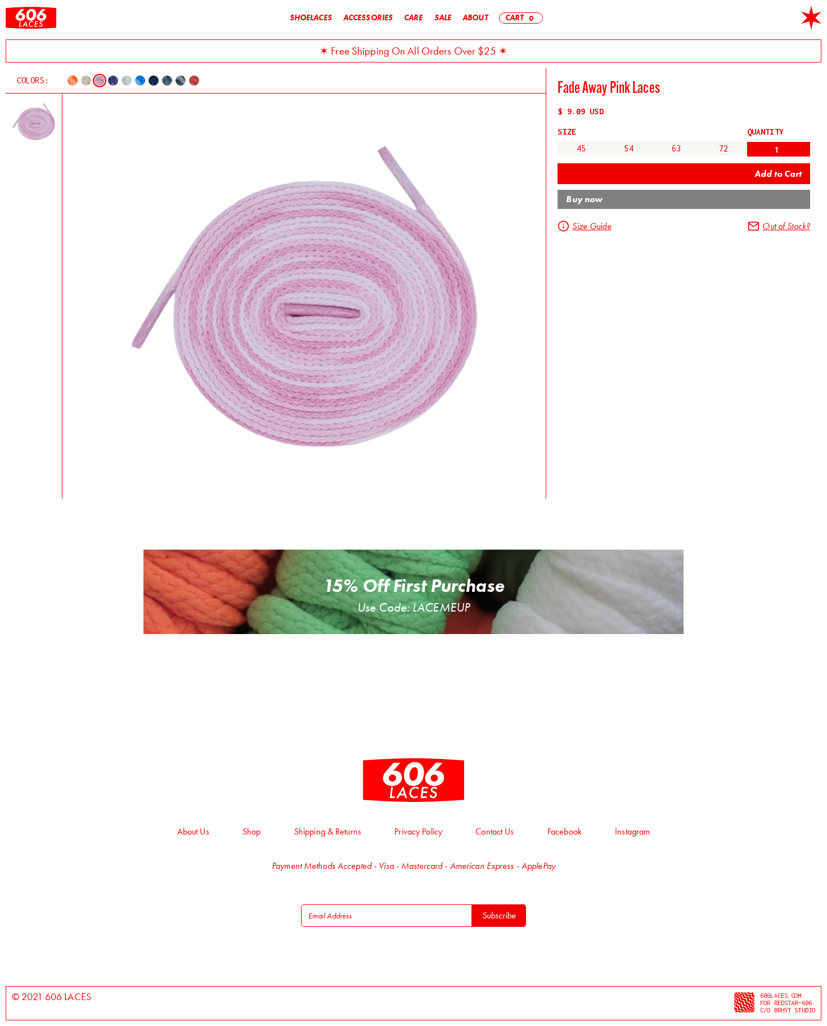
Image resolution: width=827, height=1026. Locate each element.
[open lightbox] (34, 121)
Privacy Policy (418, 831)
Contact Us (494, 831)
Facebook (564, 831)
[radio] (581, 148)
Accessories (368, 17)
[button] (521, 18)
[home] (31, 18)
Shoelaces (311, 17)
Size (567, 131)
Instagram (632, 831)
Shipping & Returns (327, 831)
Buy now (584, 199)
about (475, 17)
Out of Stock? (786, 226)
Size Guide (591, 226)
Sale (442, 17)
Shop (251, 831)
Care (413, 17)
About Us (193, 831)
